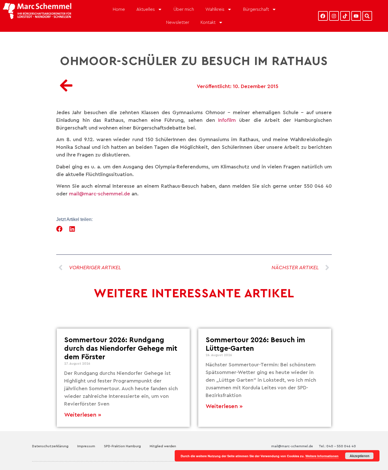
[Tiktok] (345, 16)
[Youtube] (356, 16)
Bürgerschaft (256, 9)
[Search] (367, 16)
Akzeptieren (359, 455)
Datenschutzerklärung (50, 446)
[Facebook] (323, 16)
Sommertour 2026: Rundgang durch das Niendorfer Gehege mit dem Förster (120, 349)
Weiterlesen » (82, 415)
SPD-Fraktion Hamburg (122, 446)
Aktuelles (145, 9)
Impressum (86, 446)
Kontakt (208, 22)
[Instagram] (334, 16)
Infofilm (228, 120)
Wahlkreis (214, 9)
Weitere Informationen (322, 456)
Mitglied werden (163, 446)
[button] (59, 228)
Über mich (184, 9)
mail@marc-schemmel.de (99, 193)
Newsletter (177, 22)
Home (119, 9)
